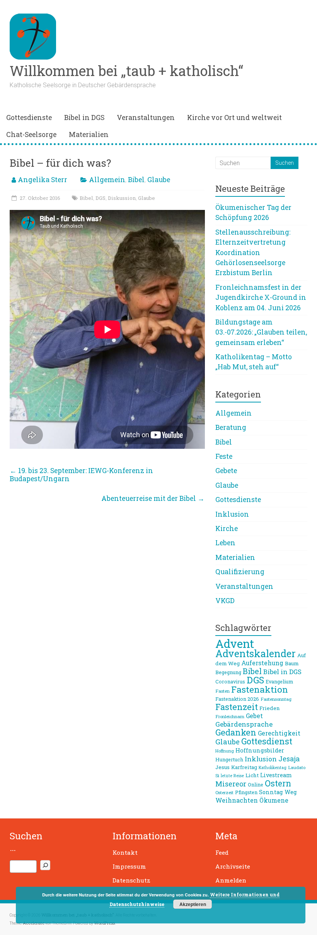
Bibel (136, 179)
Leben (225, 542)
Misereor (230, 783)
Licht (252, 775)
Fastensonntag (276, 699)
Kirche (226, 528)
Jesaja (289, 758)
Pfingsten (246, 792)
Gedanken (235, 732)
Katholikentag (272, 767)
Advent (234, 643)
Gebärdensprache (244, 724)
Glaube (158, 179)
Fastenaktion (259, 689)
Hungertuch (229, 759)
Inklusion (232, 514)
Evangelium (279, 681)
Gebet (254, 716)
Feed (221, 852)
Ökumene (273, 800)
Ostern (278, 783)
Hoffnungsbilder (259, 750)
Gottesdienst (266, 741)
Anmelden (230, 880)
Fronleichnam (229, 716)
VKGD (225, 600)
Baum (292, 663)
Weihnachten (236, 800)
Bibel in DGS (84, 117)
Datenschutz (131, 880)
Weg (291, 792)
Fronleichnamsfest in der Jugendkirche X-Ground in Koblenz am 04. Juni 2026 (260, 297)
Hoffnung (224, 751)
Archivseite (232, 866)
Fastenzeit (236, 706)
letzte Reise (232, 775)
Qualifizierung (239, 571)
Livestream (276, 775)
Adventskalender (255, 653)
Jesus (222, 767)
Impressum (129, 866)
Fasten (222, 691)
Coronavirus (230, 681)
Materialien (89, 134)
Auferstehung (262, 663)
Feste (223, 456)
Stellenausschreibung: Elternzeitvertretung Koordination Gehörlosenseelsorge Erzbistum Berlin (252, 252)
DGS (100, 197)
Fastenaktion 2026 (237, 699)
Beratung (230, 427)
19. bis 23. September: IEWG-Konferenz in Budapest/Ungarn (81, 474)
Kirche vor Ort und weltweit (234, 117)
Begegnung (228, 672)
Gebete (226, 470)
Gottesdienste (29, 117)
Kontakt (125, 852)
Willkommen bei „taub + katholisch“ (126, 70)
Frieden (269, 708)
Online (255, 784)
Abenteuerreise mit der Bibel (153, 498)
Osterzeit (224, 792)
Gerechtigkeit (279, 733)
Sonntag (271, 792)
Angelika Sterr (42, 179)
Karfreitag (244, 767)
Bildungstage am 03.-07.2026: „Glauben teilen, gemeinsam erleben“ (261, 332)
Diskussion (122, 197)
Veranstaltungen (146, 117)
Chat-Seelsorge (31, 134)
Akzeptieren (192, 904)
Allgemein (107, 179)
